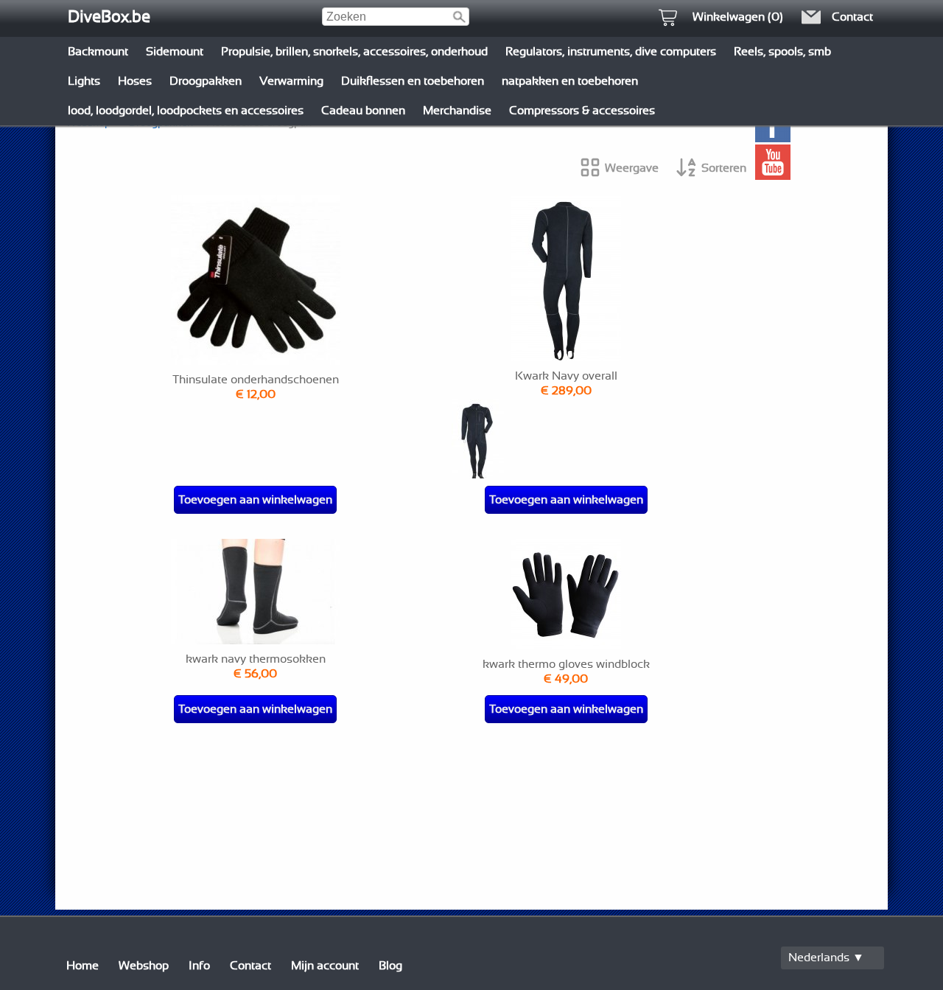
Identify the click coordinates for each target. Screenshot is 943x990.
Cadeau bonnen (363, 110)
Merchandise (457, 110)
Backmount (98, 51)
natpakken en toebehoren (570, 81)
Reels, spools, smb (782, 51)
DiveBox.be (109, 17)
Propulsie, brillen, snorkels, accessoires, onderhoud (354, 51)
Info (199, 966)
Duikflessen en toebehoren (412, 81)
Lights (84, 81)
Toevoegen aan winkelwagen (255, 500)
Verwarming (291, 81)
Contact (250, 966)
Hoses (135, 81)
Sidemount (174, 51)
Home (82, 966)
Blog (390, 966)
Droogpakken (205, 81)
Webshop (144, 966)
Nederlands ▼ (826, 957)
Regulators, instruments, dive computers (610, 51)
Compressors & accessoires (582, 110)
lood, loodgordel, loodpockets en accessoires (186, 110)
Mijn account (325, 966)
